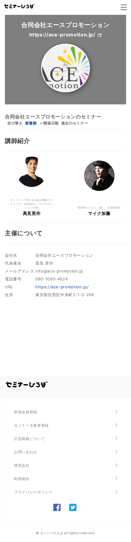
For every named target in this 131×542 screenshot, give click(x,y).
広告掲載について (29, 438)
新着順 (31, 123)
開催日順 (51, 123)
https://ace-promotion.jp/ (62, 35)
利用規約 (22, 478)
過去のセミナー (74, 123)
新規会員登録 (25, 412)
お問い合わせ (25, 452)
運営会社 (22, 465)
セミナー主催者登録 (31, 425)
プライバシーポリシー (33, 492)
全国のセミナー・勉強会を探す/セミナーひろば (26, 385)
